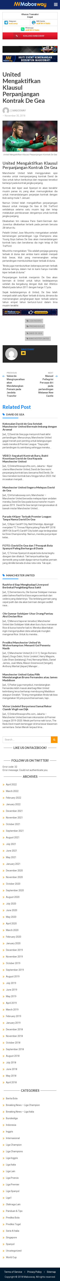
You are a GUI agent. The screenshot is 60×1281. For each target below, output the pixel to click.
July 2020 (11, 903)
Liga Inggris (35, 321)
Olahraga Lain (13, 1204)
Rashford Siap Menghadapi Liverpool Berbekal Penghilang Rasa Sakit (25, 586)
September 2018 (15, 1049)
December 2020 (14, 870)
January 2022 (13, 804)
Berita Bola (12, 1098)
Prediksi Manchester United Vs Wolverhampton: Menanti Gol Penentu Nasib (26, 645)
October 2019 (13, 963)
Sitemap (51, 1272)
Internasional (13, 1138)
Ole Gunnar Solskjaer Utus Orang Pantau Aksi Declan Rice (27, 615)
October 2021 (13, 824)
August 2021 (13, 837)
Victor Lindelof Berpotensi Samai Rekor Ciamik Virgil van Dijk (27, 708)
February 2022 (13, 797)
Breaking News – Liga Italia (20, 1111)
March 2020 (12, 930)
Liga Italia (11, 1164)
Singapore (11, 1237)
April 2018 (11, 1082)
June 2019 (11, 989)
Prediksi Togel (13, 1224)
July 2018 (11, 1062)
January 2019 (13, 1022)
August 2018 (13, 1056)
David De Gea (35, 333)
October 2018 (13, 1042)
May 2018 (11, 1075)
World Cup (11, 1257)
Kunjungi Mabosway (33, 36)
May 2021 (11, 857)
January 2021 (13, 864)
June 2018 (11, 1069)
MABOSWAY (19, 110)
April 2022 (11, 784)
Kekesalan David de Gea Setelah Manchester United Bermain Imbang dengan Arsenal (29, 426)
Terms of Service (13, 1272)
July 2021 (11, 844)
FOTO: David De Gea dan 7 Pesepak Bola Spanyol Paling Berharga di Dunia (27, 547)
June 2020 (11, 910)
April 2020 (11, 923)
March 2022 (12, 791)
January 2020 (13, 943)
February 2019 (13, 1016)
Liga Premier (12, 1184)
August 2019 (13, 976)
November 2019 (14, 956)
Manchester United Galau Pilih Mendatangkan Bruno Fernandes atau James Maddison (30, 677)
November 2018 (14, 1036)
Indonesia (11, 1125)
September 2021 (15, 831)
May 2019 (11, 996)
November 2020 (14, 877)
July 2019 (11, 983)
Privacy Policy (34, 1272)
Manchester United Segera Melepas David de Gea (28, 489)
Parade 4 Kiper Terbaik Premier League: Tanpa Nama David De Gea (27, 518)
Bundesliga (12, 1118)
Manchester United (39, 338)
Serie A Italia (12, 1231)
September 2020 (15, 890)
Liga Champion (14, 1144)
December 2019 (14, 950)
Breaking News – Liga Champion (23, 1105)
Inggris (9, 1131)
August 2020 (13, 897)
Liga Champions (14, 1151)
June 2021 (11, 850)
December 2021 (14, 811)
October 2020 (13, 883)
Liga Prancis (12, 1178)
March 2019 (12, 1009)
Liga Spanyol (12, 1191)
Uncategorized (14, 1250)
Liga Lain (10, 1171)
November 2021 (14, 817)
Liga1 (9, 1197)
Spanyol (10, 1244)
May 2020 (11, 917)
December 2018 (14, 1029)
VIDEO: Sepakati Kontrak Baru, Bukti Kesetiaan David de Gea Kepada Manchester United (25, 458)
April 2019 (11, 1003)
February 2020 (13, 936)
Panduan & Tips (14, 1211)
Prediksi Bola (36, 326)
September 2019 (15, 970)
